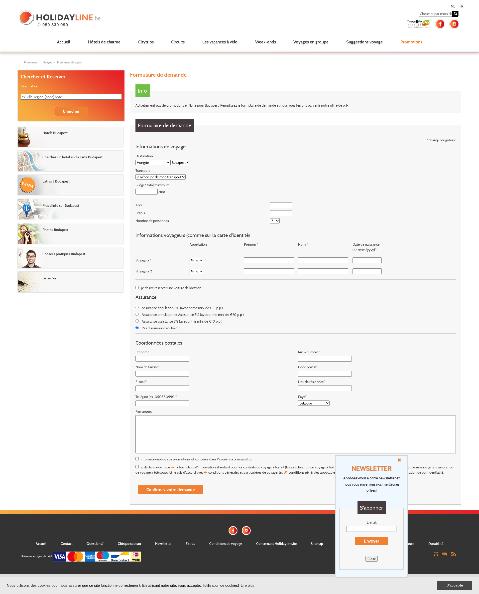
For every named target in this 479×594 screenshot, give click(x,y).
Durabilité (435, 543)
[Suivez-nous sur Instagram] (454, 23)
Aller (138, 205)
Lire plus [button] (247, 585)
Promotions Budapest (70, 62)
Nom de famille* (147, 367)
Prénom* (142, 352)
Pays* (302, 397)
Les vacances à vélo (220, 41)
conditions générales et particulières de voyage (242, 472)
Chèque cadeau (129, 543)
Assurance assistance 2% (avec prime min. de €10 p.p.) (182, 321)
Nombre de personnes (152, 220)
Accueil (63, 41)
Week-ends (265, 41)
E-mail (371, 522)
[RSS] (454, 554)
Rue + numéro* (309, 352)
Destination (144, 156)
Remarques (143, 411)
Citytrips (146, 41)
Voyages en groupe (311, 41)
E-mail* (141, 382)
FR (461, 6)
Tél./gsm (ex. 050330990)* (156, 397)
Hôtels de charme (104, 41)
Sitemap (317, 543)
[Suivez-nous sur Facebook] (440, 23)
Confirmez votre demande (170, 489)
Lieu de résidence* (311, 382)
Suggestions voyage (364, 41)
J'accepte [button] (455, 585)
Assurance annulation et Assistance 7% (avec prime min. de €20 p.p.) (193, 314)
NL (453, 6)
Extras (190, 543)
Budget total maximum (152, 185)
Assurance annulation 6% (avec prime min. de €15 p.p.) (182, 308)
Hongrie (47, 62)
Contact (67, 543)
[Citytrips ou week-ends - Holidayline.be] (108, 19)
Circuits (178, 41)
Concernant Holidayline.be (276, 543)
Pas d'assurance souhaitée (161, 328)
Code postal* (308, 367)
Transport (142, 170)
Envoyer (371, 541)
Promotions (411, 41)
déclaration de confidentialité (421, 472)
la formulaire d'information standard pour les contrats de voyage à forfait (230, 467)
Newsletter (163, 543)
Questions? (95, 543)
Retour (140, 213)
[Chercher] (455, 14)
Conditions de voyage (225, 543)
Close (371, 559)
